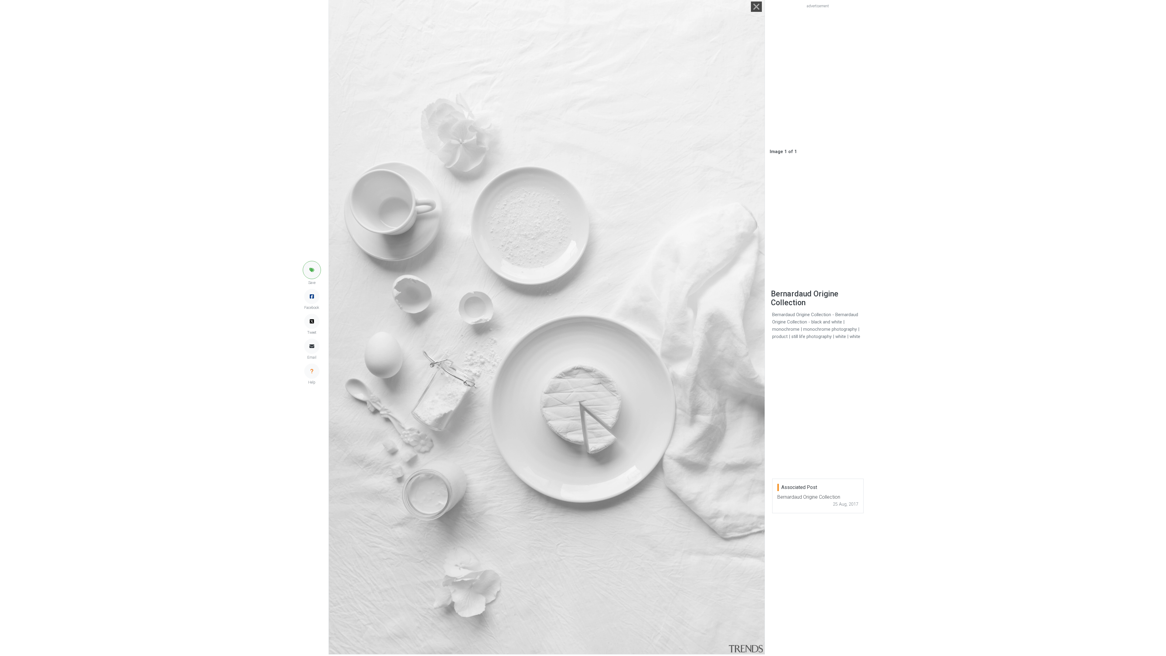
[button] (312, 270)
